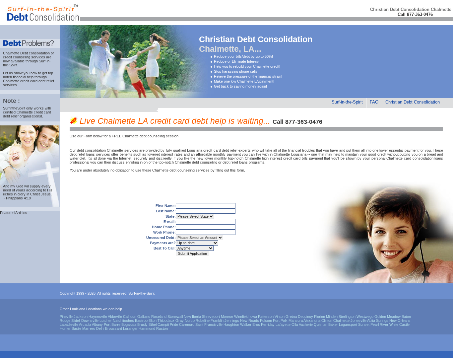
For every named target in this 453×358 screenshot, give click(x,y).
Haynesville (98, 317)
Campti (163, 324)
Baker (333, 324)
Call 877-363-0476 (415, 14)
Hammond (147, 328)
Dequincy (305, 317)
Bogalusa (128, 324)
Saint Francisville (209, 324)
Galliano (143, 317)
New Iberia (192, 317)
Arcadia (85, 324)
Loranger (130, 328)
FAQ (374, 102)
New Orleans (400, 320)
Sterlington (347, 317)
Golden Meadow (387, 317)
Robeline (203, 320)
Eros (256, 324)
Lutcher (105, 320)
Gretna (291, 317)
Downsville (89, 320)
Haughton (231, 324)
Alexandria (311, 320)
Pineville (66, 317)
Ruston (162, 328)
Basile (76, 328)
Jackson (81, 317)
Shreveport (211, 317)
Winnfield (241, 317)
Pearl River (379, 324)
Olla (294, 324)
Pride (174, 324)
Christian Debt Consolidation (412, 102)
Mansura (296, 320)
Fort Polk (280, 320)
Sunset (363, 324)
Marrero (88, 328)
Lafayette (283, 324)
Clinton (326, 320)
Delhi (100, 328)
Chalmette (341, 320)
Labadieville (69, 324)
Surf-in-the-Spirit (347, 102)
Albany (97, 324)
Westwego (364, 317)
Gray (179, 320)
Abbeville (115, 317)
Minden (332, 317)
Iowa (253, 317)
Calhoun (129, 317)
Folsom (266, 320)
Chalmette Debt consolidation (26, 53)
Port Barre (112, 324)
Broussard (113, 328)
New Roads (249, 320)
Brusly (142, 324)
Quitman (320, 324)
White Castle (399, 324)
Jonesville (358, 320)
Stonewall (175, 317)
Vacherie (306, 324)
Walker (245, 324)
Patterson (266, 317)
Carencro (186, 324)
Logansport (348, 324)
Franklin (217, 320)
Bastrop (141, 320)
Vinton (280, 317)
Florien (319, 317)
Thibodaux (166, 320)
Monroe (227, 317)
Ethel (153, 324)
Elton (153, 320)
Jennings (232, 320)
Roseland (158, 317)
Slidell (75, 320)
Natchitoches (123, 320)
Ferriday (268, 324)
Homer (65, 328)
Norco (190, 320)
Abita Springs (377, 320)
